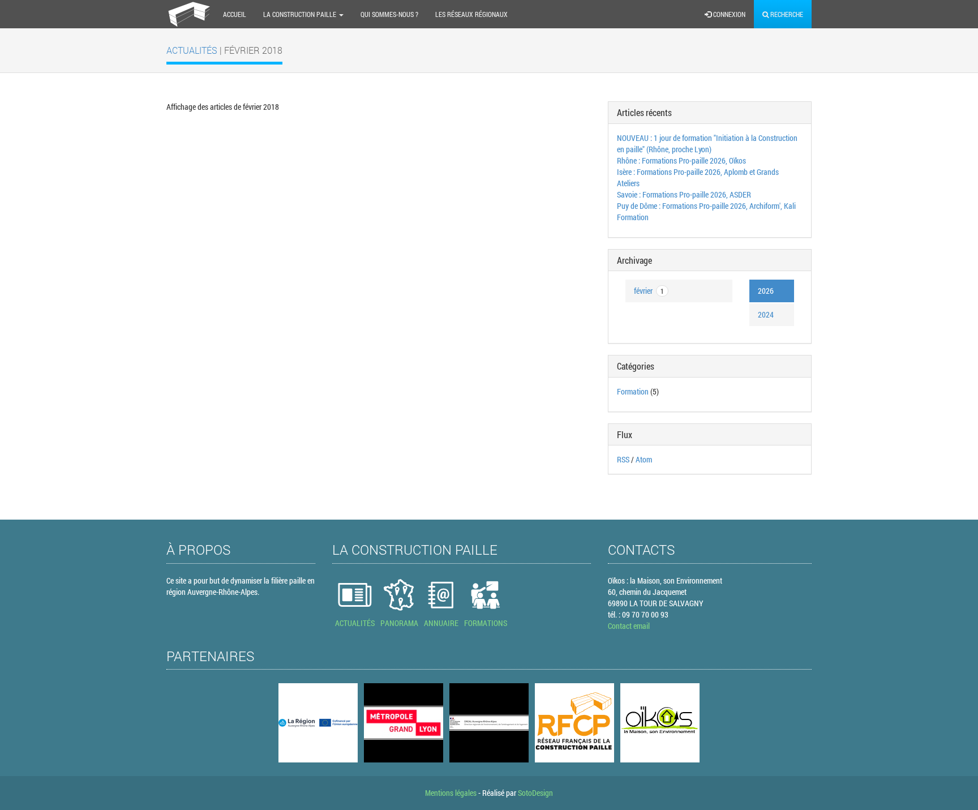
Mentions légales (451, 792)
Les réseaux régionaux (471, 14)
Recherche (786, 14)
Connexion (728, 14)
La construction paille (300, 14)
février (649, 290)
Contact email (629, 625)
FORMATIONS (485, 623)
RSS (623, 459)
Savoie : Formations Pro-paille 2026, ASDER (684, 194)
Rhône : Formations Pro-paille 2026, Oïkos (681, 160)
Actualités (193, 50)
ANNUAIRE (441, 623)
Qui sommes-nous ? (389, 14)
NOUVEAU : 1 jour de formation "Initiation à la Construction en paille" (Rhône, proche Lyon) (707, 143)
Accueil (234, 14)
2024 (766, 314)
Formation (633, 391)
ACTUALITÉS (355, 623)
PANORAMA (399, 623)
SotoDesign (535, 792)
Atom (644, 459)
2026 (766, 290)
